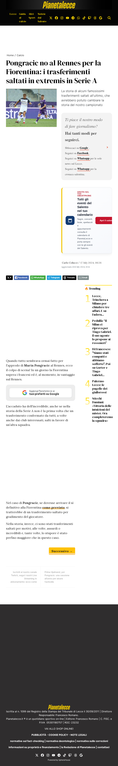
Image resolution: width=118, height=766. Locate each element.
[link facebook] (56, 17)
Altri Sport (32, 15)
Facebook (83, 153)
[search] (109, 17)
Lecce (13, 14)
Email (84, 277)
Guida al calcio (22, 17)
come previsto (53, 507)
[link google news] (100, 17)
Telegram (55, 277)
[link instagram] (62, 17)
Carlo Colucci (70, 262)
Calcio (20, 55)
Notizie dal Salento (42, 17)
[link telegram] (73, 17)
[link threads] (95, 17)
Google (84, 148)
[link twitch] (89, 17)
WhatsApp (39, 277)
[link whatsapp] (78, 17)
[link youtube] (67, 17)
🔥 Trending (92, 288)
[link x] (51, 17)
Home (10, 55)
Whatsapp (83, 158)
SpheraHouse (64, 760)
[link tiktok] (84, 17)
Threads (71, 277)
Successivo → (62, 551)
